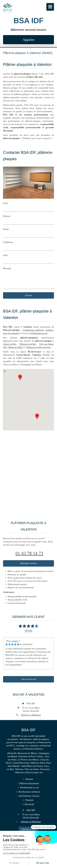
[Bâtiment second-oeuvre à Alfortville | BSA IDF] (7, 7)
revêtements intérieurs (33, 330)
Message (7, 268)
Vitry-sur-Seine (46, 344)
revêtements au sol (38, 333)
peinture (49, 330)
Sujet (5, 255)
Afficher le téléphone (31, 715)
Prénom (6, 216)
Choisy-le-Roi (9, 344)
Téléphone (8, 242)
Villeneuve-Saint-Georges (38, 347)
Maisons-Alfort (15, 347)
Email (6, 229)
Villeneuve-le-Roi (27, 344)
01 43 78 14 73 (29, 553)
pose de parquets (11, 333)
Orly (5, 347)
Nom (5, 203)
